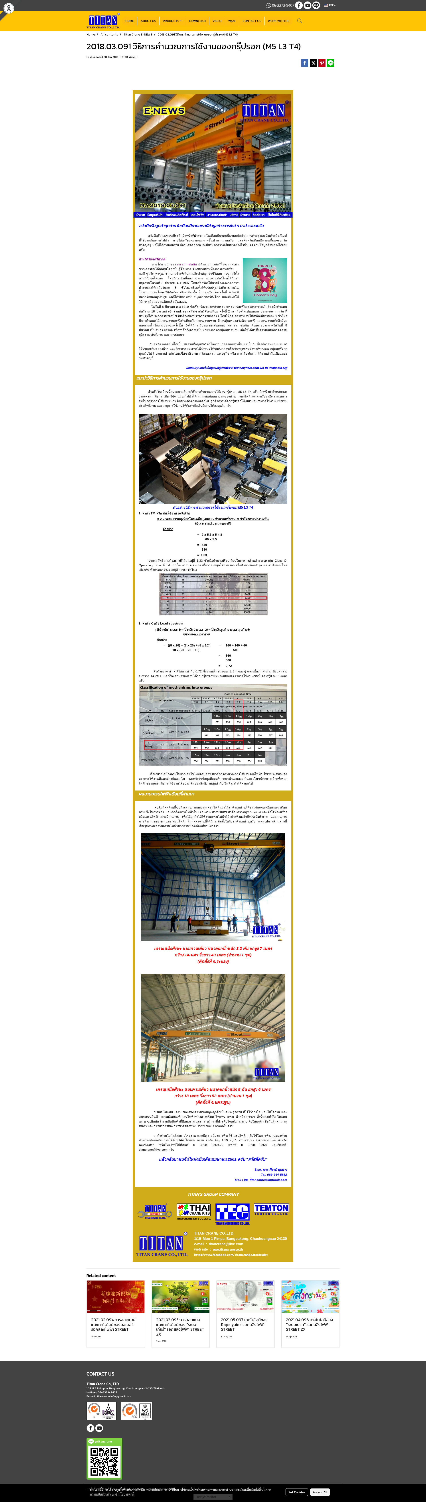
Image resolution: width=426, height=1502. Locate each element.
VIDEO (217, 21)
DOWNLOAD (197, 21)
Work (232, 21)
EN (330, 5)
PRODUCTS (171, 21)
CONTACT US (252, 21)
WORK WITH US (278, 21)
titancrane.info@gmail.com (114, 1396)
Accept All (320, 1492)
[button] (300, 21)
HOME (129, 21)
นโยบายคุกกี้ (126, 1494)
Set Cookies (296, 1492)
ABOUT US (148, 21)
